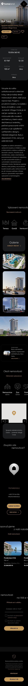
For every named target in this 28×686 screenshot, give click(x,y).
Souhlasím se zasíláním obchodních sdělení (14, 622)
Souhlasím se (15, 616)
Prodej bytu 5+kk (9, 542)
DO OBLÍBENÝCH (22, 31)
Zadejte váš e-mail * (14, 609)
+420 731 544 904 (14, 494)
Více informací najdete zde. (14, 669)
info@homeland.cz (14, 496)
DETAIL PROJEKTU (6, 346)
